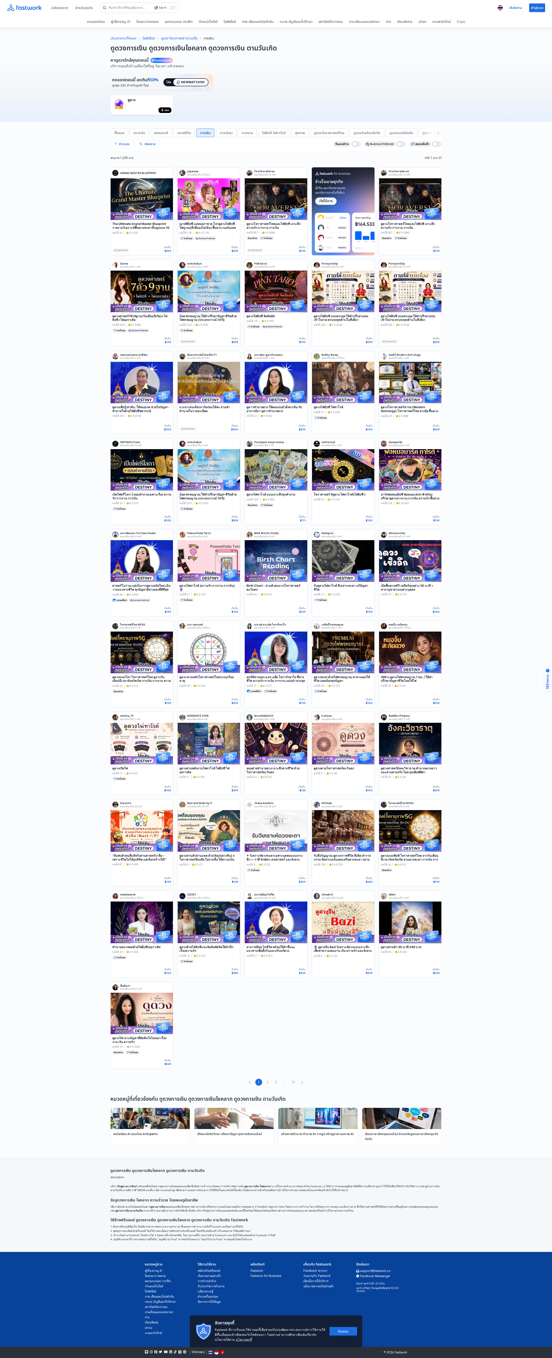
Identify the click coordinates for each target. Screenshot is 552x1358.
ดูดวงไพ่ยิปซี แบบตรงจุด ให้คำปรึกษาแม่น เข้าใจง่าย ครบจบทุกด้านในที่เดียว (341, 318)
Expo (461, 21)
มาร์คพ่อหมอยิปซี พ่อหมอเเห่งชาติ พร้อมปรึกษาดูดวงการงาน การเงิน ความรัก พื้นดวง (410, 496)
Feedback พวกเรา (315, 1270)
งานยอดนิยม (96, 21)
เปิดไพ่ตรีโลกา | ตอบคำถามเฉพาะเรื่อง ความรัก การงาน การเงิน (141, 496)
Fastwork (257, 1270)
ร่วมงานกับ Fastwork (317, 1276)
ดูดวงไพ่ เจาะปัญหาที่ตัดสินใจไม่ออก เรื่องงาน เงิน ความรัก (139, 1040)
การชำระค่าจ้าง (207, 1281)
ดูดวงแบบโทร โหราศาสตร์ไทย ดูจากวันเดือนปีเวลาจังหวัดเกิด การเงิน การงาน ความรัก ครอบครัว (141, 680)
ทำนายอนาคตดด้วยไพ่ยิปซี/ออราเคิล (136, 947)
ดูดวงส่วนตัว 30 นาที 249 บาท (401, 947)
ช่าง (388, 21)
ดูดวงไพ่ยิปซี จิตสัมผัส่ (260, 316)
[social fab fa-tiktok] (175, 1352)
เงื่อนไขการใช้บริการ (315, 1281)
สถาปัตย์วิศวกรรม (330, 21)
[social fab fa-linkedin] (170, 1352)
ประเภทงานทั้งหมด (123, 38)
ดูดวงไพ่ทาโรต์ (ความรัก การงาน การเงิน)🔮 (207, 587)
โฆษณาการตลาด (147, 21)
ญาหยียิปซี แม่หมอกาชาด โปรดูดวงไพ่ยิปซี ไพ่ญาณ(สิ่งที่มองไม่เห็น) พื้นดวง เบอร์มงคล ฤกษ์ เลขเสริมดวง (207, 227)
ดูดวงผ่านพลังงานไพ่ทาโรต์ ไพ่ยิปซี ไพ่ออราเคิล (204, 770)
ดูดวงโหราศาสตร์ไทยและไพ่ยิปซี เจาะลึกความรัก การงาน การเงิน (273, 225)
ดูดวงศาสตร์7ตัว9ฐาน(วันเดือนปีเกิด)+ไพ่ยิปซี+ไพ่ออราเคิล (139, 318)
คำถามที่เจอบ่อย (208, 1296)
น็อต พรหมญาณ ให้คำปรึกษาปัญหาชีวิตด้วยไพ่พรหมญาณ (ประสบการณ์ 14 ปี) (208, 318)
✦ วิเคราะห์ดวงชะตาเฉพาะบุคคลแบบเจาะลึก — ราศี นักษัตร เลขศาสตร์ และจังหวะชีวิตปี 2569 (274, 859)
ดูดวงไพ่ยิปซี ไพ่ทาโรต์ (328, 407)
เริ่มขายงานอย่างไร (209, 1276)
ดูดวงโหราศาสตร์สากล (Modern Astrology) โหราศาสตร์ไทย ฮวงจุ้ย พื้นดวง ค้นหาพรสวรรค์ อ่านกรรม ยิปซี (409, 410)
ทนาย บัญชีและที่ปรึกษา (296, 21)
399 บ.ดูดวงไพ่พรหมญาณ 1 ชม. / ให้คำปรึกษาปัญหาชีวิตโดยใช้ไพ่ (407, 679)
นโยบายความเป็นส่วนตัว (318, 1286)
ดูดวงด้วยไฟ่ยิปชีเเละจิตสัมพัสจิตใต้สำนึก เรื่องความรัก (206, 949)
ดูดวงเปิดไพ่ (120, 768)
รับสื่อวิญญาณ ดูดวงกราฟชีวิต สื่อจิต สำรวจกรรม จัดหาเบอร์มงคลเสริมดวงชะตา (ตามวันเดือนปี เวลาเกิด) (342, 859)
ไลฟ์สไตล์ (230, 21)
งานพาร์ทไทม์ (441, 21)
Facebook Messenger (375, 1276)
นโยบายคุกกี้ (244, 1339)
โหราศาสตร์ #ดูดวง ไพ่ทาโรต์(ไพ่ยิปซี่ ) (339, 494)
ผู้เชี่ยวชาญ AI (120, 21)
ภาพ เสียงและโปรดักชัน (258, 21)
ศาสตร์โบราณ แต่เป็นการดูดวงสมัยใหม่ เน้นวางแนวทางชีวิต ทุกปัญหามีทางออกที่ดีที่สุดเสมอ (141, 589)
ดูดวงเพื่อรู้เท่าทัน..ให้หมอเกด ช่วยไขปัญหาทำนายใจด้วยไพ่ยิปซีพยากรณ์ (140, 409)
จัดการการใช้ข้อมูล (209, 1301)
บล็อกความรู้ (205, 1291)
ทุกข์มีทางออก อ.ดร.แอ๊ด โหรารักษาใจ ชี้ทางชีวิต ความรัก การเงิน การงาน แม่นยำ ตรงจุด (275, 679)
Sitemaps (198, 1352)
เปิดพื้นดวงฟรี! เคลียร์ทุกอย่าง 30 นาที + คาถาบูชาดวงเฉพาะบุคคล (407, 587)
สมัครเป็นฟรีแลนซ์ (209, 1270)
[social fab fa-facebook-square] (155, 1352)
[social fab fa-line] (146, 1352)
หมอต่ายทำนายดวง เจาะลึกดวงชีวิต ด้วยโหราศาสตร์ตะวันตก (273, 770)
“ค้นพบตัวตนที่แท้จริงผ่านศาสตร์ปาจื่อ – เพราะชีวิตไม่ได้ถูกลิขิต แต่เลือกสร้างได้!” (139, 857)
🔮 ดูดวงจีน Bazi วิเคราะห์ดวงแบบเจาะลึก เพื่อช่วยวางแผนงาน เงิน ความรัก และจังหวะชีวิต (343, 950)
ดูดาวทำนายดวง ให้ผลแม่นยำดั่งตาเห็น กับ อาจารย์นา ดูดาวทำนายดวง (274, 409)
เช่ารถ (422, 21)
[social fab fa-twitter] (160, 1352)
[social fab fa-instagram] (151, 1352)
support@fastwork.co (375, 1271)
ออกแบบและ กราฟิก (179, 21)
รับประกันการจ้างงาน (211, 1286)
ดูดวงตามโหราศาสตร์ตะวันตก (334, 768)
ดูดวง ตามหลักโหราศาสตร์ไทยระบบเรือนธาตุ (206, 679)
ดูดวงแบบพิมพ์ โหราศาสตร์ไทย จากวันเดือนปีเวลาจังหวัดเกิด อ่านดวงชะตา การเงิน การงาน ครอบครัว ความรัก (409, 859)
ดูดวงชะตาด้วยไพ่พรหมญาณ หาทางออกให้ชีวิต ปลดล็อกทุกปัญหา (342, 679)
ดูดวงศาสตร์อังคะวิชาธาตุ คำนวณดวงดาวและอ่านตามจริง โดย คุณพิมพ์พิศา (409, 770)
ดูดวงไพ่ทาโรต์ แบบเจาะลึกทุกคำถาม (270, 494)
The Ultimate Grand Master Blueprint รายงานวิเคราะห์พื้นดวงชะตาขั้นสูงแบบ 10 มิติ (140, 227)
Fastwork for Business (266, 1276)
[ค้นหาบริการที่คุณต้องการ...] (104, 8)
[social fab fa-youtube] (166, 1352)
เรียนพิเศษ (404, 21)
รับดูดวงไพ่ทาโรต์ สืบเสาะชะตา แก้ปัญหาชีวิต (341, 587)
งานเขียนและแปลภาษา (364, 21)
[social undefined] (179, 1352)
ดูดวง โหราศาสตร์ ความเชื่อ (179, 38)
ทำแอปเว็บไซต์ (208, 21)
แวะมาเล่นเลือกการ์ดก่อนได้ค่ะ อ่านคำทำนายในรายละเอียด (204, 409)
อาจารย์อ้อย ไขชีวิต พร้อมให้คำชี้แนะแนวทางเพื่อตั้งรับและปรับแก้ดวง (270, 949)
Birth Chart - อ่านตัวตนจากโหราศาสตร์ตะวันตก (273, 587)
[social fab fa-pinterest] (184, 1352)
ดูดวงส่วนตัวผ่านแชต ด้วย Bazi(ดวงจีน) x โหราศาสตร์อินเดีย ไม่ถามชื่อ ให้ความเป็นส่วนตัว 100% (207, 859)
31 (293, 1082)
